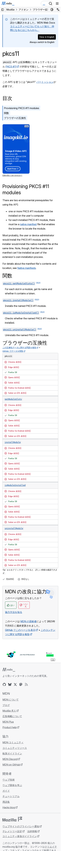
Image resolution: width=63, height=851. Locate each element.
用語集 (6, 801)
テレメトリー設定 (12, 831)
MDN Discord (9, 759)
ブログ (6, 705)
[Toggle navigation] (57, 3)
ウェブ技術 (8, 779)
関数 (6, 113)
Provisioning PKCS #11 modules (21, 108)
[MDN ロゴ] (8, 670)
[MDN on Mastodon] (21, 684)
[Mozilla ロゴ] (12, 819)
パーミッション (45, 81)
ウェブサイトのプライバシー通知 (20, 826)
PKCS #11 (11, 66)
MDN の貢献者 (28, 621)
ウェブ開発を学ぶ (12, 785)
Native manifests (26, 268)
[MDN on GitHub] (4, 684)
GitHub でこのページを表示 (20, 630)
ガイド (6, 790)
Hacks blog (8, 807)
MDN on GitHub (11, 764)
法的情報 (32, 831)
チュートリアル (11, 796)
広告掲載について (12, 716)
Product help (9, 727)
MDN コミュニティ (13, 742)
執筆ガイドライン (12, 753)
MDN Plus (8, 721)
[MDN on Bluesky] (10, 684)
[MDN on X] (15, 684)
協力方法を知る (13, 612)
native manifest (28, 224)
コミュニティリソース (14, 747)
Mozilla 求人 (9, 710)
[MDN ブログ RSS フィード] (26, 684)
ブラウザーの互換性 (15, 118)
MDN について (10, 699)
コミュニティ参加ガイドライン (19, 836)
